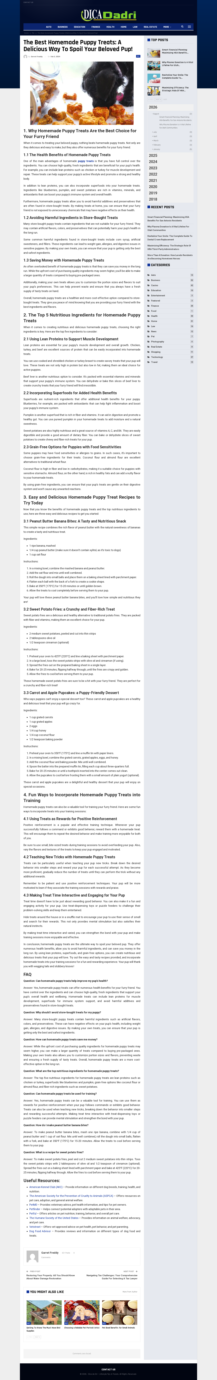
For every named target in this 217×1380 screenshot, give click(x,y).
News (153, 331)
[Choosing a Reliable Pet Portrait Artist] (81, 1312)
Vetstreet (34, 1226)
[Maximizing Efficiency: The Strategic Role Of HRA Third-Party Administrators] (153, 91)
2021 (153, 180)
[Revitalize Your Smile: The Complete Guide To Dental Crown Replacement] (153, 78)
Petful (32, 1213)
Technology (157, 357)
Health (110, 27)
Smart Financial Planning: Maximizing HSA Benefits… (175, 51)
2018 (153, 199)
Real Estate (150, 27)
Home (124, 27)
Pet (138, 56)
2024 (153, 162)
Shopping (155, 352)
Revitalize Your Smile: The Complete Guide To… (175, 76)
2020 (153, 187)
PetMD (33, 1204)
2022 (153, 174)
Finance (96, 27)
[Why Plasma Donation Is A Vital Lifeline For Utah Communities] (153, 65)
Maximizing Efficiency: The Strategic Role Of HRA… (175, 89)
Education (79, 27)
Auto (48, 27)
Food (153, 311)
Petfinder (34, 1209)
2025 (153, 155)
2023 (153, 168)
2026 (153, 107)
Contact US (28, 2)
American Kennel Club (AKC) (46, 1187)
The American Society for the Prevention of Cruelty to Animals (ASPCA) (71, 1195)
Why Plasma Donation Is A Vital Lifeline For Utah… (177, 64)
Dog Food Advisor (40, 1231)
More (166, 27)
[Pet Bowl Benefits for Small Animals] (119, 1312)
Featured (155, 301)
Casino (154, 285)
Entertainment (158, 295)
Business (63, 27)
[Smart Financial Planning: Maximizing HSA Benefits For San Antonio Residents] (153, 53)
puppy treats (86, 161)
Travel (154, 362)
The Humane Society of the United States (54, 1217)
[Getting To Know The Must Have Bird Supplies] (44, 1312)
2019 (153, 193)
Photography (157, 341)
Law (135, 27)
